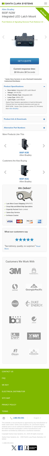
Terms (5, 411)
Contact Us (7, 372)
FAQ (3, 378)
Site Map (6, 398)
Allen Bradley (13, 108)
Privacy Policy (9, 405)
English (37, 418)
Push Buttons (35, 22)
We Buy (5, 385)
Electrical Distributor (13, 391)
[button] (4, 38)
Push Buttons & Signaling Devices (15, 22)
